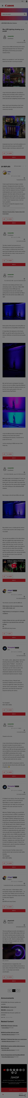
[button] (25, 2)
